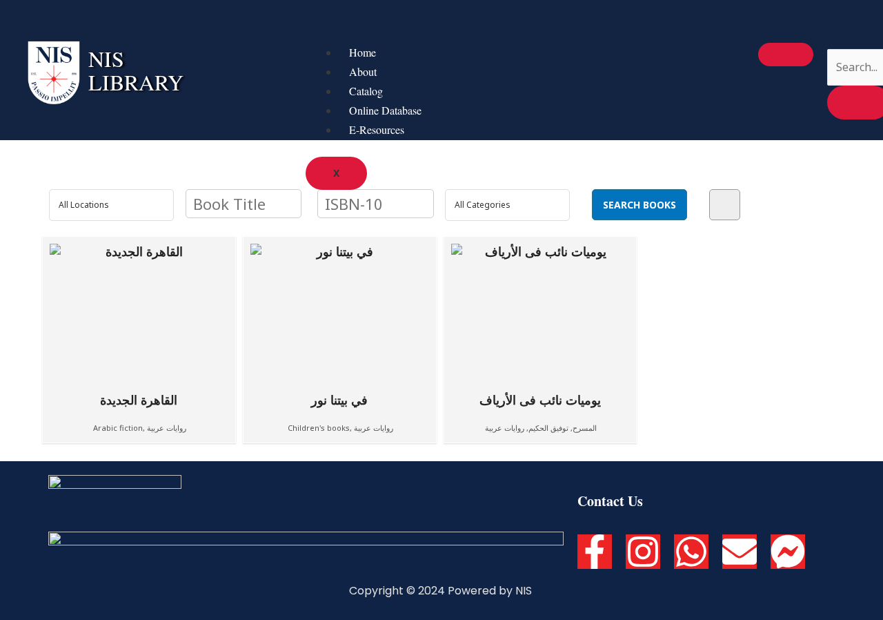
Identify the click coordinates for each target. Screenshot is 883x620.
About (363, 71)
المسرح (585, 428)
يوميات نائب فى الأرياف (540, 399)
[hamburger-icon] (785, 54)
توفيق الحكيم (548, 428)
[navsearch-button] (836, 35)
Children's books (319, 428)
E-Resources (376, 129)
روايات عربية (166, 428)
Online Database (385, 110)
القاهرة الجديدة (138, 399)
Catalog (366, 91)
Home (362, 52)
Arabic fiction (118, 428)
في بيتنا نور (339, 399)
